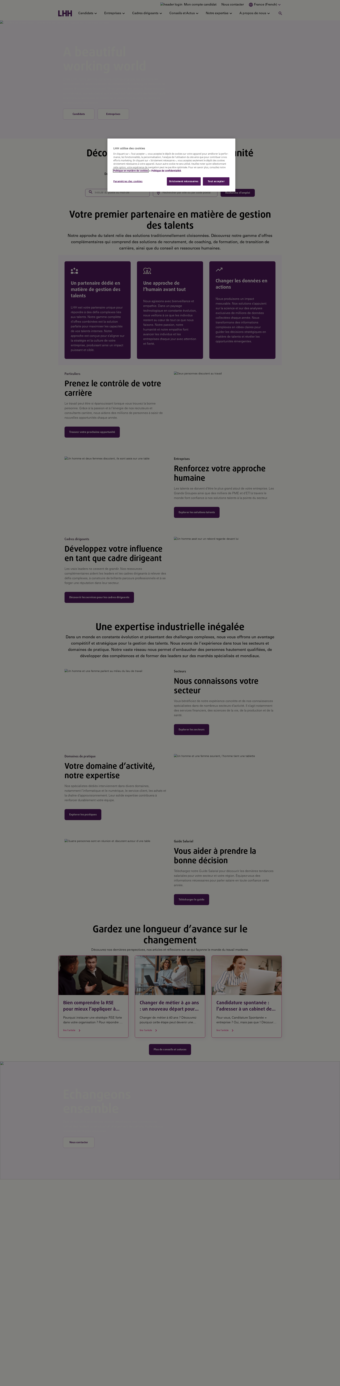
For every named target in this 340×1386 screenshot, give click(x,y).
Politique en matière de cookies (130, 170)
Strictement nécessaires (184, 181)
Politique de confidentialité (166, 170)
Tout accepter (216, 181)
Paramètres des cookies (128, 181)
